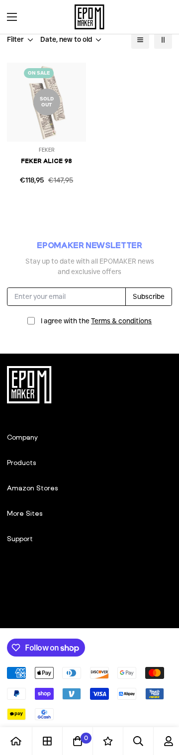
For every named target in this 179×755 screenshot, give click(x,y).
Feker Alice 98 (46, 161)
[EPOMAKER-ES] (89, 17)
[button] (161, 17)
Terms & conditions (121, 320)
